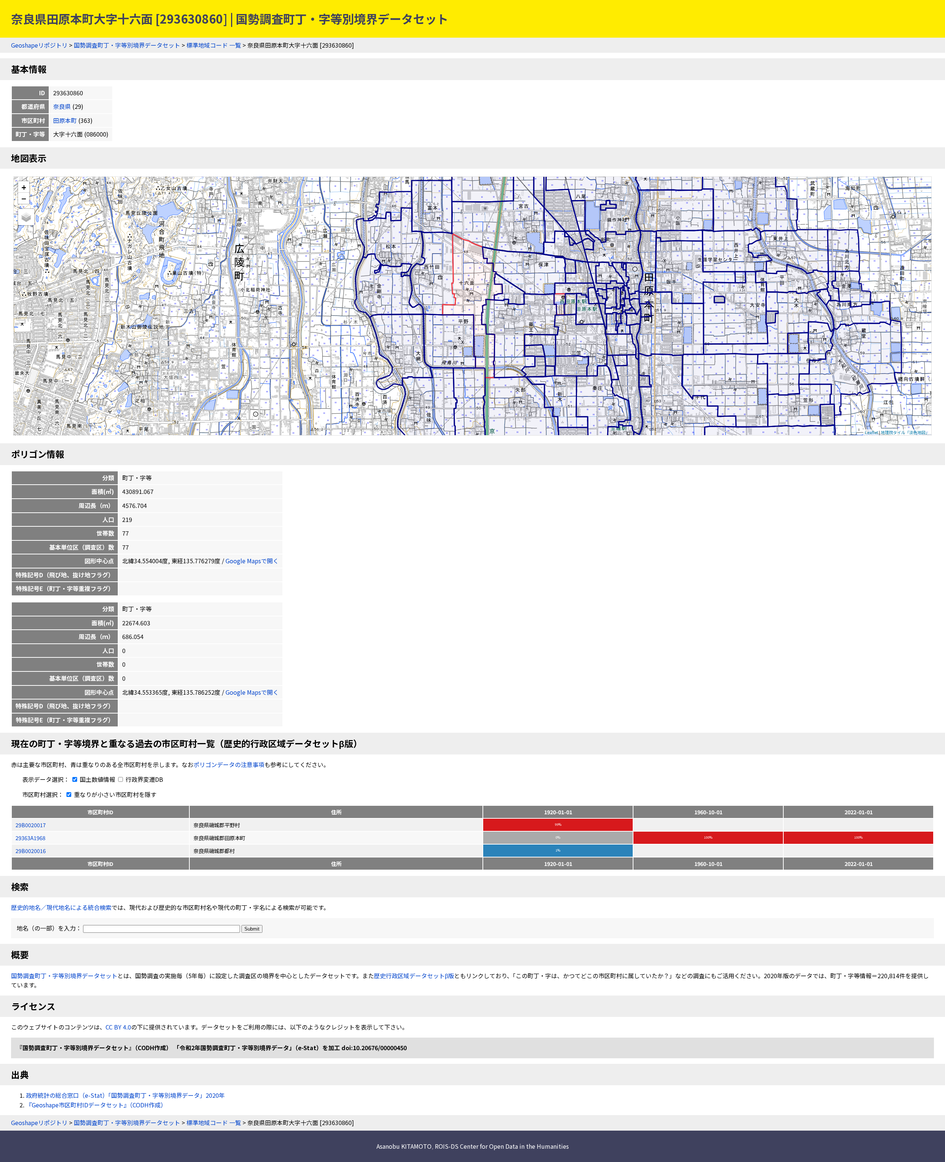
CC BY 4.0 (118, 1026)
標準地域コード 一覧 (213, 45)
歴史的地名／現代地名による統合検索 (61, 907)
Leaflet (871, 432)
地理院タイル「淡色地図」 (905, 432)
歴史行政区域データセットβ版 (414, 975)
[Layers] (26, 217)
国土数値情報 (97, 779)
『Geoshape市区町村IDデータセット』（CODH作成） (96, 1104)
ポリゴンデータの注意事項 (228, 764)
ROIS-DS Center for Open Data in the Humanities (502, 1146)
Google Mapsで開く (252, 560)
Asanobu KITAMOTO (404, 1146)
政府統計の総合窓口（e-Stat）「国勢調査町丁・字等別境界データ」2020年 (125, 1095)
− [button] (23, 198)
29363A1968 (30, 838)
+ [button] (23, 187)
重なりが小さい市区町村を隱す (114, 794)
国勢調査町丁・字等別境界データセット (127, 45)
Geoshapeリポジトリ (39, 45)
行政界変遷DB (143, 779)
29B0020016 (31, 851)
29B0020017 (31, 825)
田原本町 (65, 120)
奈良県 (62, 106)
